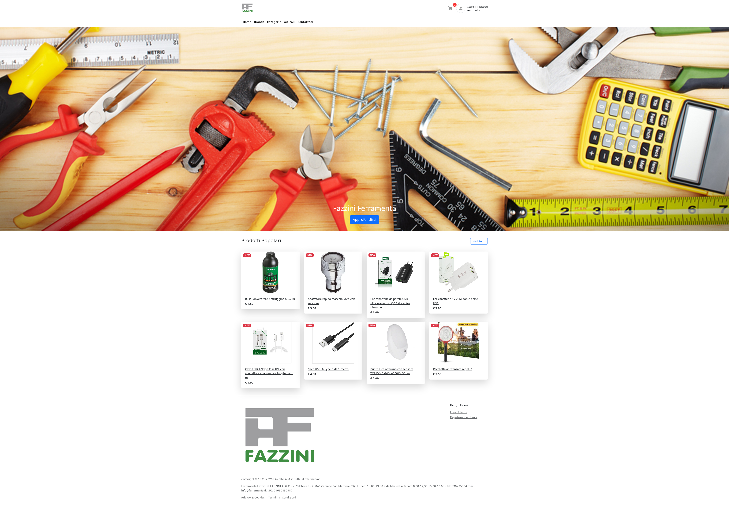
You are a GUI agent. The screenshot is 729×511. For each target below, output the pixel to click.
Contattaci (305, 22)
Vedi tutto (479, 241)
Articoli (289, 22)
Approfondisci (364, 219)
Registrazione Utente (463, 417)
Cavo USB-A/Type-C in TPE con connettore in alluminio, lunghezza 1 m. (269, 373)
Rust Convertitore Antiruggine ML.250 (270, 299)
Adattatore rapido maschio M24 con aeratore (331, 301)
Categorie (274, 22)
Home (247, 22)
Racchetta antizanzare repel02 (452, 369)
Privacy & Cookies (253, 497)
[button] (54, 129)
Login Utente (458, 412)
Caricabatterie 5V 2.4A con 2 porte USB (455, 301)
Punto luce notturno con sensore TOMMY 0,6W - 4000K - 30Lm (391, 371)
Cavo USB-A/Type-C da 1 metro (328, 369)
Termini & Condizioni (282, 497)
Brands (259, 22)
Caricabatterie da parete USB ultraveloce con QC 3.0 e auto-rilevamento (390, 303)
